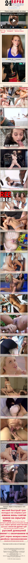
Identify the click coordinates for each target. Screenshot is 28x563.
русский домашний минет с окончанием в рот (14, 533)
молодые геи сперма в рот (13, 513)
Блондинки (10, 31)
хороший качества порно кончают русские (14, 541)
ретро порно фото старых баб (18, 521)
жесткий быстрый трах (14, 510)
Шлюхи (3, 32)
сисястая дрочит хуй (17, 527)
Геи (4, 31)
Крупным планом (19, 31)
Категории (11, 7)
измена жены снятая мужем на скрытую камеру (14, 518)
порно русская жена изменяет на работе (14, 528)
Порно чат (17, 7)
